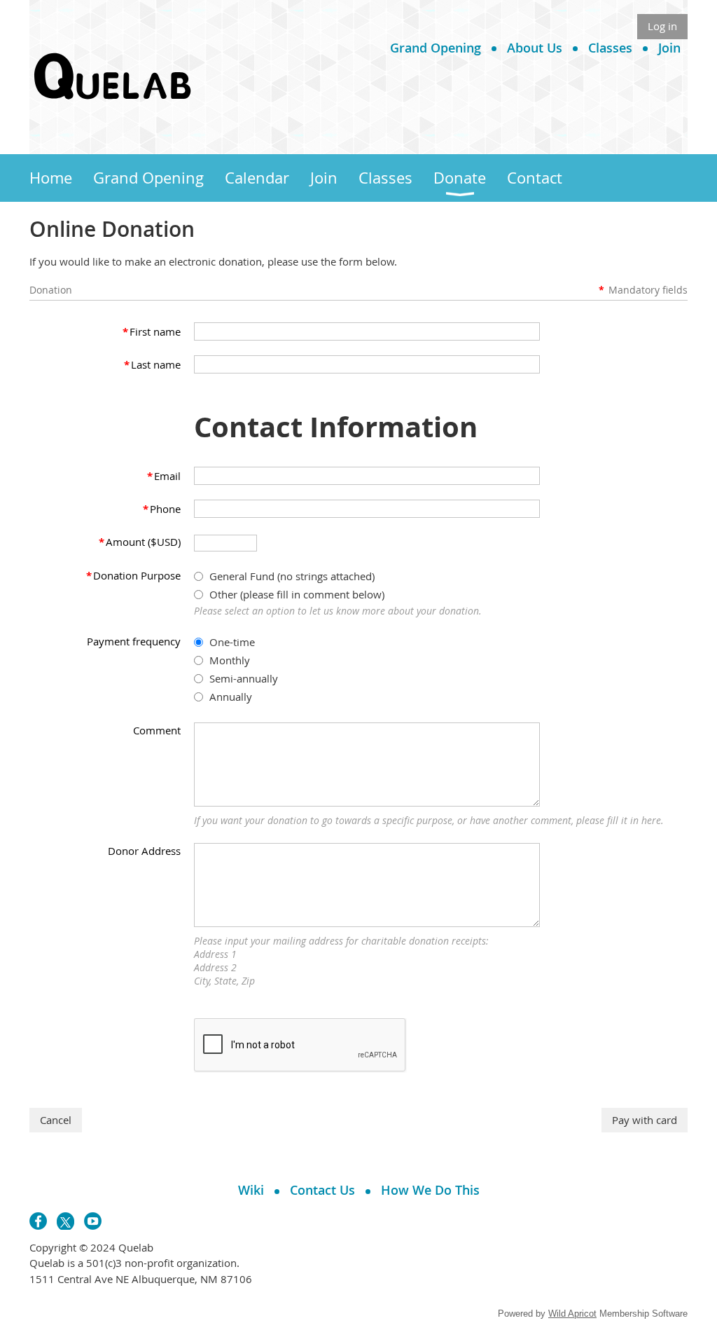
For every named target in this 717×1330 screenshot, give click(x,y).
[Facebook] (38, 1221)
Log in (662, 26)
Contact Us (322, 1189)
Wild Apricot (572, 1313)
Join (669, 47)
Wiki (251, 1189)
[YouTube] (93, 1221)
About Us (534, 47)
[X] (65, 1221)
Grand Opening (435, 47)
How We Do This (430, 1189)
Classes (610, 47)
